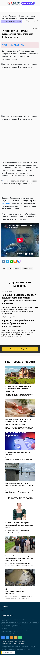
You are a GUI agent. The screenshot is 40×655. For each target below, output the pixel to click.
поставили (5, 203)
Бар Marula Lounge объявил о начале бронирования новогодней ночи (17, 323)
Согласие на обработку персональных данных (13, 651)
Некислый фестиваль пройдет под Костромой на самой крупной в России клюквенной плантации (18, 299)
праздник (17, 268)
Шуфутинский (27, 268)
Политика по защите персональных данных (12, 653)
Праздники (12, 16)
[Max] (19, 261)
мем (10, 268)
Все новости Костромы (13, 21)
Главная (4, 16)
